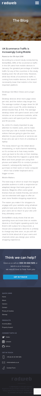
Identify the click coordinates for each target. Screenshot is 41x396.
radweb (9, 3)
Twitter (8, 337)
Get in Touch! (20, 277)
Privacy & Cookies (8, 311)
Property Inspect (7, 327)
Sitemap (4, 314)
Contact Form (11, 368)
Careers (4, 304)
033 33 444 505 (27, 263)
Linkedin (8, 342)
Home (4, 297)
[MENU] (37, 3)
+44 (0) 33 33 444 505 (14, 357)
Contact (4, 307)
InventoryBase (6, 324)
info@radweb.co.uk (13, 362)
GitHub (8, 346)
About (4, 300)
